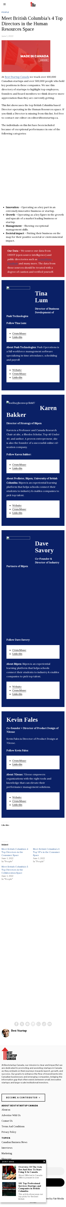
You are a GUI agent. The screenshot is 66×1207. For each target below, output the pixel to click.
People (5, 12)
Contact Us (7, 1121)
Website (17, 369)
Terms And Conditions (13, 1126)
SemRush (12, 263)
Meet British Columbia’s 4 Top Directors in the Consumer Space (15, 852)
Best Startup (19, 1030)
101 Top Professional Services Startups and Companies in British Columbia (29, 1187)
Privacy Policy (9, 1132)
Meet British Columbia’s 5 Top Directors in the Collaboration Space (15, 869)
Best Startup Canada (17, 76)
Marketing (7, 1153)
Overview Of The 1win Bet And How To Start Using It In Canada (30, 1169)
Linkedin (17, 337)
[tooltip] (16, 1024)
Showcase (7, 1159)
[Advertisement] (33, 172)
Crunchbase (45, 259)
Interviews (7, 1147)
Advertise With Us (11, 1115)
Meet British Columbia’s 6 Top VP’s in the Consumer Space (46, 852)
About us (6, 1109)
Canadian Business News (14, 1142)
